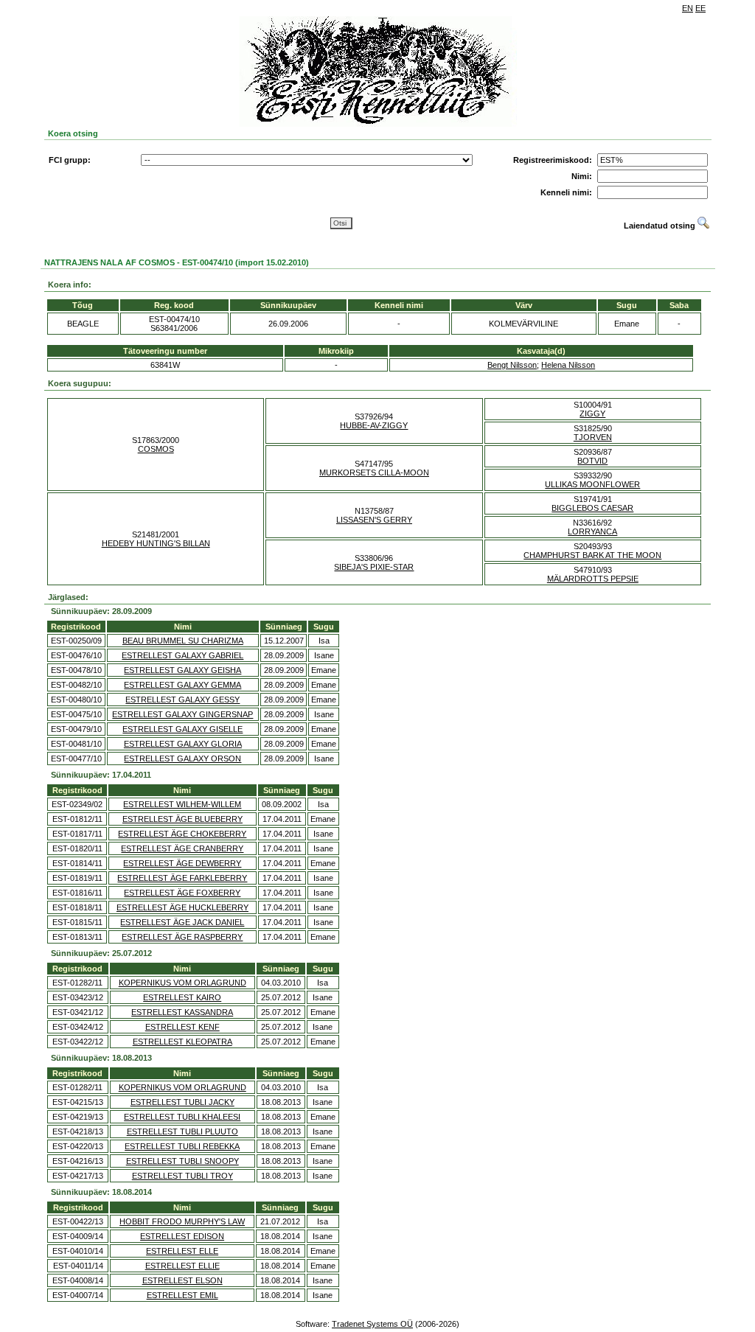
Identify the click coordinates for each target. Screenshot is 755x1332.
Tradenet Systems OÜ (372, 1323)
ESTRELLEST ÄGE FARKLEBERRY (182, 878)
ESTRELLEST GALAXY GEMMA (182, 684)
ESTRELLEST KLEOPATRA (182, 1041)
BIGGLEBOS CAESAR (592, 507)
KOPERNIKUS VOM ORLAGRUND (182, 982)
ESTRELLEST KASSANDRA (182, 1012)
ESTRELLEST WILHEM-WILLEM (182, 804)
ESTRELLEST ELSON (182, 1280)
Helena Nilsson (568, 364)
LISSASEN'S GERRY (374, 519)
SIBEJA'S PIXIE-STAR (374, 566)
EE (700, 8)
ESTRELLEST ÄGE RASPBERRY (182, 936)
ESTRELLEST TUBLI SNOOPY (182, 1161)
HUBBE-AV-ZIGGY (374, 425)
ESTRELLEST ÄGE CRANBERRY (182, 848)
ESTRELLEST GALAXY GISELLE (182, 729)
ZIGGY (592, 413)
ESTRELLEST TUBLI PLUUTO (182, 1131)
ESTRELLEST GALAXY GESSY (182, 699)
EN (687, 8)
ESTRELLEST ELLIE (182, 1265)
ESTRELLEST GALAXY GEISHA (182, 670)
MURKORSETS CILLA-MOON (374, 472)
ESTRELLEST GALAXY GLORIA (183, 743)
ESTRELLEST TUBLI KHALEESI (182, 1116)
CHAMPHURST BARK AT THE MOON (592, 555)
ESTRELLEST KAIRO (182, 997)
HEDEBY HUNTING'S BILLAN (156, 543)
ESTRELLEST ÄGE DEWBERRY (182, 863)
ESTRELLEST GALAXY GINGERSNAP (182, 714)
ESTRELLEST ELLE (182, 1250)
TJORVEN (593, 437)
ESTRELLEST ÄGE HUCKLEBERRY (182, 907)
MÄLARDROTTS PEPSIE (593, 578)
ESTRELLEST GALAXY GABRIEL (182, 655)
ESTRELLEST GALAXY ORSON (182, 758)
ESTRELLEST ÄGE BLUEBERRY (182, 819)
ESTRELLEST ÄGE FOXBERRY (182, 892)
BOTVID (592, 460)
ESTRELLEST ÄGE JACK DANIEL (182, 922)
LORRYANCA (592, 531)
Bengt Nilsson (512, 364)
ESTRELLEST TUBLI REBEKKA (182, 1146)
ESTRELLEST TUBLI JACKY (182, 1102)
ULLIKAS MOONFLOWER (592, 484)
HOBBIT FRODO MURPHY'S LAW (182, 1221)
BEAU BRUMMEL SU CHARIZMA (182, 640)
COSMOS (156, 448)
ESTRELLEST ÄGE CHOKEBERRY (182, 833)
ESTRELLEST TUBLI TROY (182, 1175)
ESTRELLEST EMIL (182, 1295)
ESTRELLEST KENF (182, 1026)
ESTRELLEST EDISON (182, 1236)
